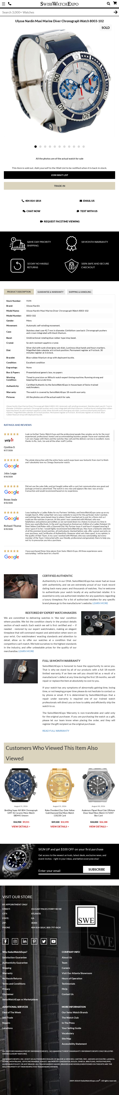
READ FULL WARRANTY (55, 730)
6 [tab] (59, 146)
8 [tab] (69, 146)
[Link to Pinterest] (34, 941)
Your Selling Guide (71, 1028)
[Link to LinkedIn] (25, 941)
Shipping (6, 968)
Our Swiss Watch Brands (75, 1012)
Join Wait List (59, 175)
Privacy (6, 989)
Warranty (7, 973)
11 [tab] (83, 146)
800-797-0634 (54, 927)
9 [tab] (74, 146)
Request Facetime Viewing (61, 221)
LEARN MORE (100, 603)
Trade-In (59, 185)
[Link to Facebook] (5, 941)
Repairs (6, 1022)
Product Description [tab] (19, 292)
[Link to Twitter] (44, 941)
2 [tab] (40, 146)
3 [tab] (45, 146)
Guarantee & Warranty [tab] (50, 292)
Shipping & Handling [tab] (80, 292)
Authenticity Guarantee (15, 962)
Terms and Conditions (13, 983)
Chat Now (33, 211)
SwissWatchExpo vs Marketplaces (20, 999)
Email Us (89, 200)
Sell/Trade (7, 1017)
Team (64, 962)
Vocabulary (68, 1033)
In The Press (68, 1022)
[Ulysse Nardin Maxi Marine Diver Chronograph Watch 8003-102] (59, 81)
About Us (67, 957)
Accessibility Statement (74, 1043)
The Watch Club (70, 1017)
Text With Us (88, 211)
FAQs (65, 989)
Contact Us (68, 994)
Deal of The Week (11, 1012)
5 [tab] (55, 146)
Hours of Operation (72, 978)
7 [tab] (64, 146)
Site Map (66, 1038)
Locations (7, 1028)
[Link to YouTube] (53, 941)
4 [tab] (50, 146)
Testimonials (68, 983)
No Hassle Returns (12, 978)
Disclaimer (7, 994)
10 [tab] (79, 146)
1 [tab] (35, 146)
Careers (66, 968)
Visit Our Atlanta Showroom (77, 973)
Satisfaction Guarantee (14, 957)
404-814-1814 (10, 4)
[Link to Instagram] (15, 941)
